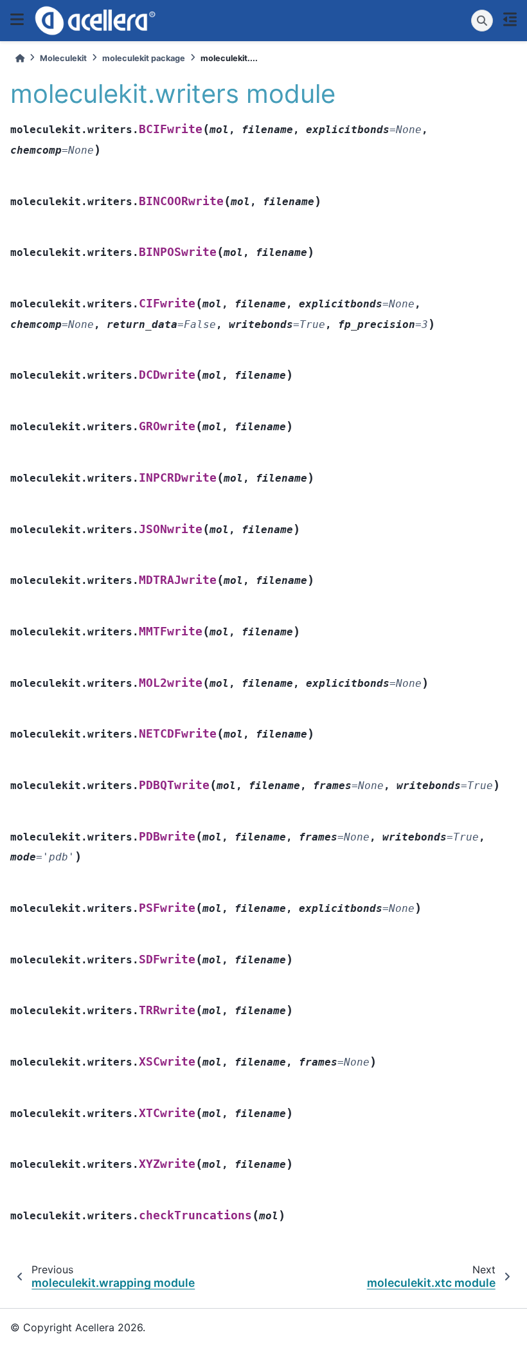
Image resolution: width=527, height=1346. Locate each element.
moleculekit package (143, 58)
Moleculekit (63, 58)
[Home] (19, 58)
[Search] (482, 21)
